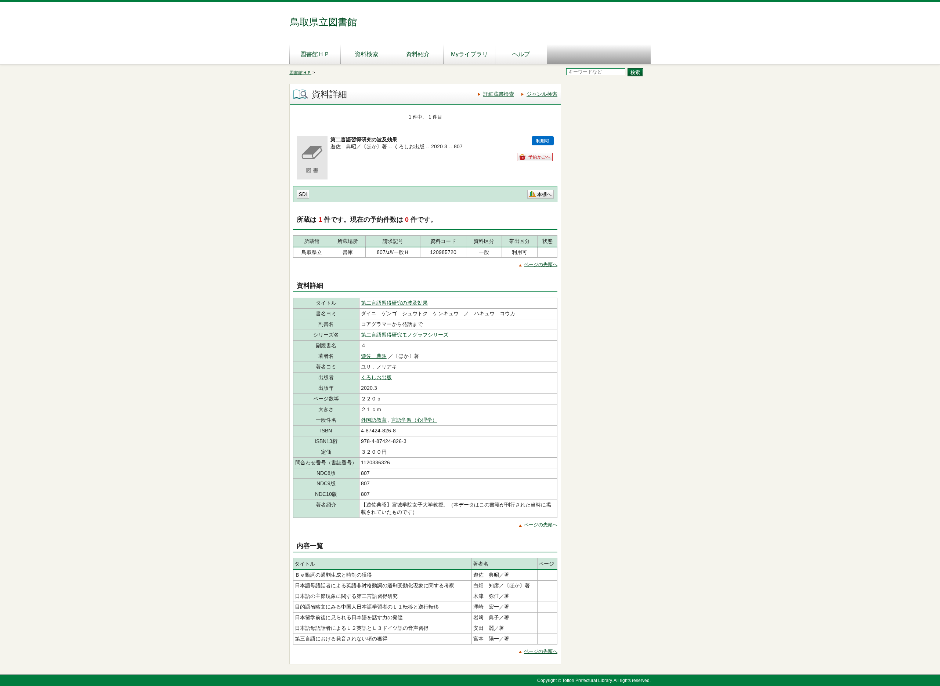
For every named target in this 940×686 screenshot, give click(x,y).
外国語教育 (374, 420)
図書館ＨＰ (315, 54)
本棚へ (544, 194)
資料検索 (366, 54)
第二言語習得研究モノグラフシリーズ (404, 335)
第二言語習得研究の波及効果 (394, 303)
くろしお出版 (376, 377)
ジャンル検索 (542, 94)
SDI (303, 194)
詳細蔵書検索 (498, 94)
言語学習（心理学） (414, 420)
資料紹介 (418, 54)
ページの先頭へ (540, 264)
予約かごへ (539, 157)
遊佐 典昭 (374, 356)
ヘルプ (521, 54)
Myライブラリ (469, 54)
